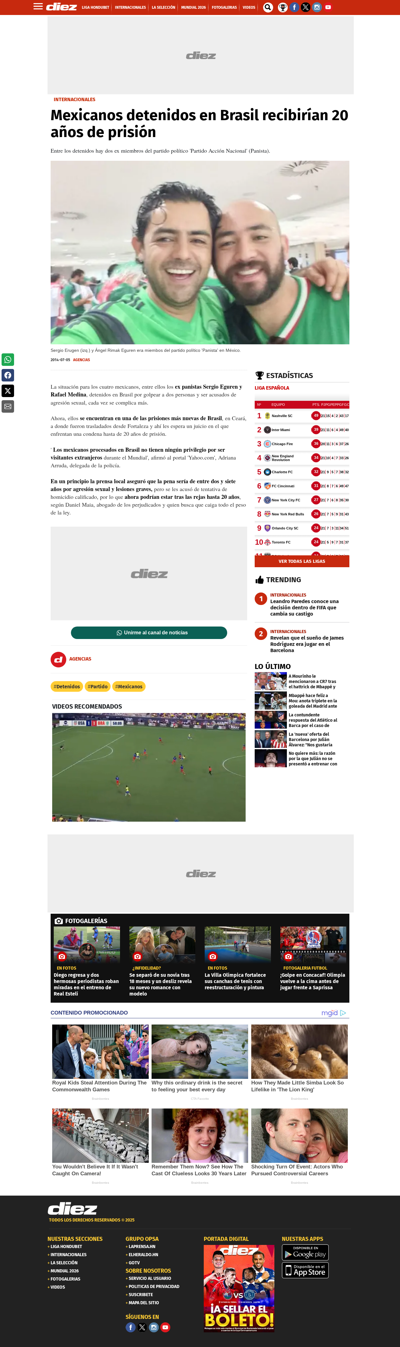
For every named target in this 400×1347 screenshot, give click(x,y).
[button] (8, 359)
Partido (99, 687)
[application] (149, 767)
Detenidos (68, 687)
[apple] (317, 1270)
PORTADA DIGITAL (226, 1239)
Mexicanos (130, 687)
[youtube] (165, 1327)
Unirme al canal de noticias (156, 632)
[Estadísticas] (283, 6)
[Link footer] (73, 1208)
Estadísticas (289, 375)
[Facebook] (131, 1327)
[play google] (317, 1252)
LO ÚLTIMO (273, 666)
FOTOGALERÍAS (86, 921)
